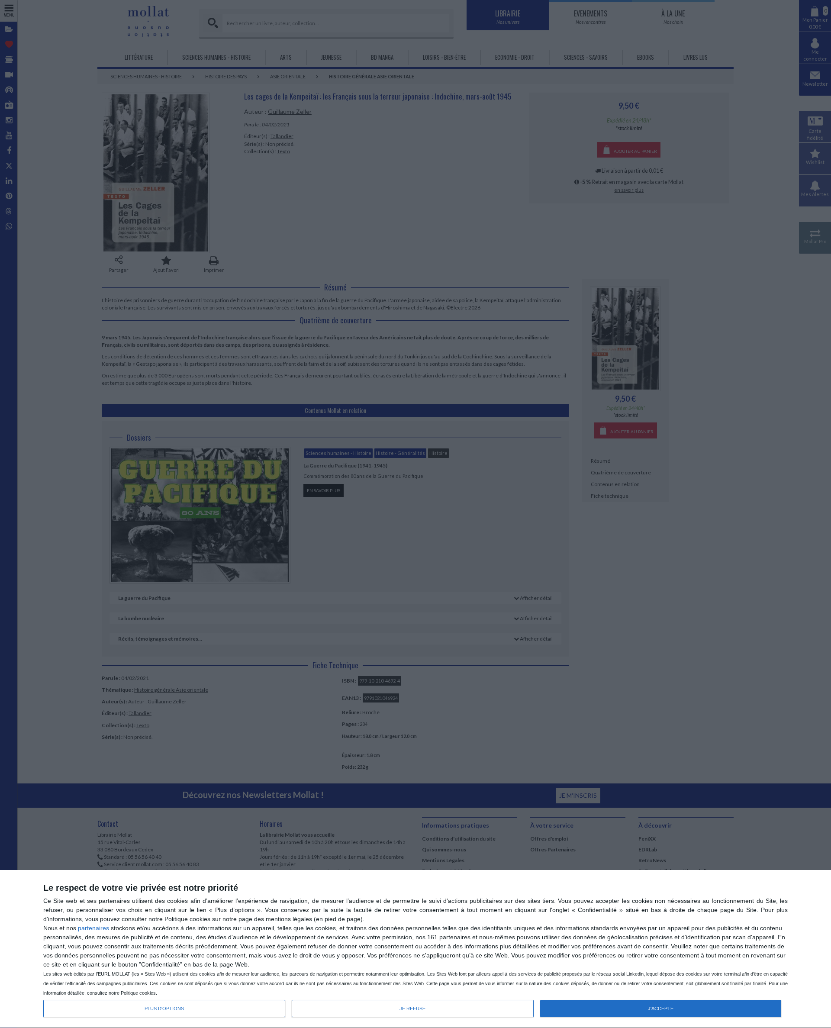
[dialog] (415, 949)
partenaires (93, 928)
